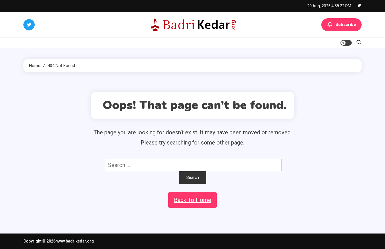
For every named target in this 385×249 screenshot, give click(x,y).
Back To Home (192, 200)
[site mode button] (346, 43)
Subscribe (345, 24)
